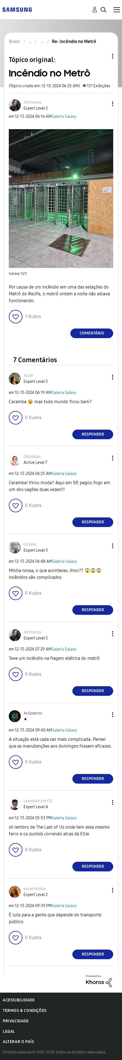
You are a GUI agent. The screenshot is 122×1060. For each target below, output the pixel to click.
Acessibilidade (19, 1000)
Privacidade (16, 1021)
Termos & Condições (25, 1010)
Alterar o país (18, 1041)
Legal (9, 1031)
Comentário (92, 333)
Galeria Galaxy (64, 116)
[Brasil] (17, 9)
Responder (93, 434)
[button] (103, 103)
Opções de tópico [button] (103, 56)
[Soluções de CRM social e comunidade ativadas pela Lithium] (99, 980)
